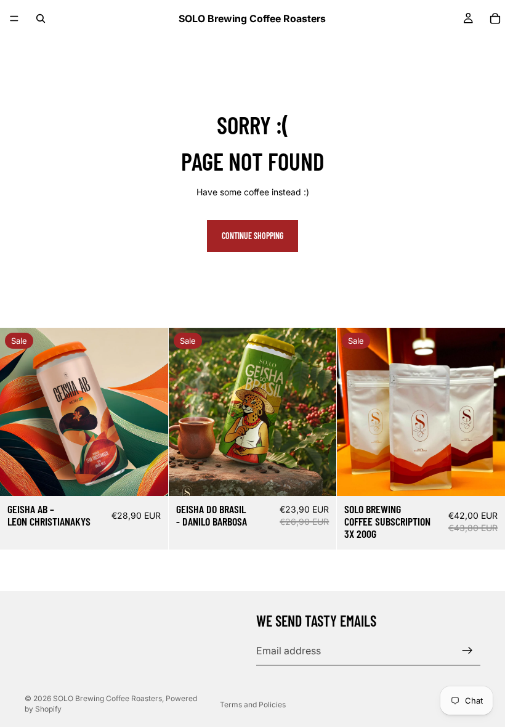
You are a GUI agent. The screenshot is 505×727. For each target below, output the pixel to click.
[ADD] (486, 477)
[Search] (40, 18)
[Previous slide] (18, 412)
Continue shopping (252, 235)
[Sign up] (467, 651)
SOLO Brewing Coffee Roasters (107, 698)
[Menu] (14, 18)
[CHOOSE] (149, 477)
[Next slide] (149, 412)
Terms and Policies (253, 704)
